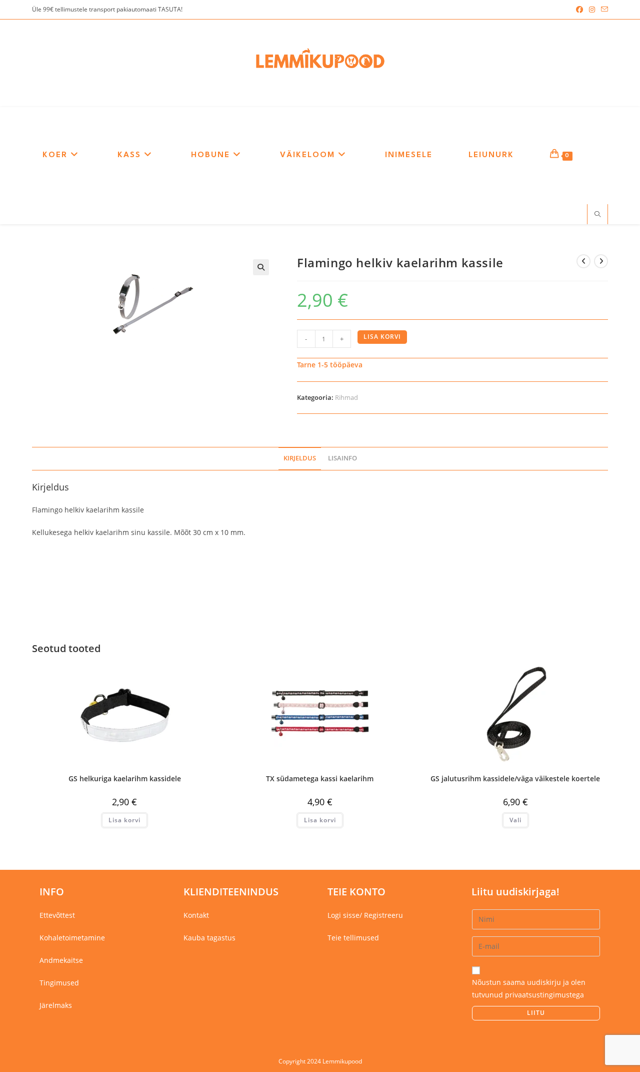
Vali (516, 820)
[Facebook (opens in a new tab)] (579, 10)
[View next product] (601, 261)
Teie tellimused (353, 937)
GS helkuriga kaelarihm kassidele (124, 778)
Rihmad (346, 397)
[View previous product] (583, 261)
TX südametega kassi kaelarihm (320, 778)
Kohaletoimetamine (72, 937)
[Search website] (597, 214)
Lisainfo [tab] (342, 458)
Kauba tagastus (210, 937)
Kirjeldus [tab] (300, 458)
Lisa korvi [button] (124, 820)
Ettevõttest (57, 915)
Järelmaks (56, 1005)
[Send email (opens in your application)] (603, 10)
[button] (261, 267)
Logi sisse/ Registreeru (365, 915)
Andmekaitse (61, 960)
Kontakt (196, 915)
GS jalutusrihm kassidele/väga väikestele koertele (515, 778)
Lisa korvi (382, 336)
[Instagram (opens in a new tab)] (592, 10)
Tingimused (59, 982)
